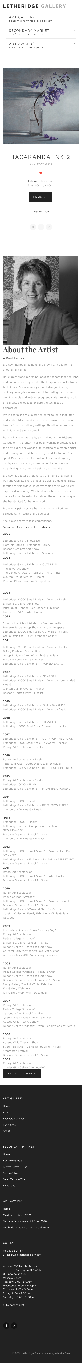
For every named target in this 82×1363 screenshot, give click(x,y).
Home (6, 1105)
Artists (7, 1112)
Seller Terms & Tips (14, 1179)
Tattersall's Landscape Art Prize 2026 (25, 1221)
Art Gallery (30, 18)
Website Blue (62, 1353)
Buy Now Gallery (12, 1160)
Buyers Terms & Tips (15, 1166)
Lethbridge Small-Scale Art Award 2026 (26, 1227)
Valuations (9, 1185)
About (6, 1130)
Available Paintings (13, 1118)
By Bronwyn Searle (41, 163)
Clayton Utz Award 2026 (17, 1215)
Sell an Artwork (12, 1172)
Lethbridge (34, 6)
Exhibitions (9, 1124)
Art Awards (27, 45)
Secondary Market (29, 31)
